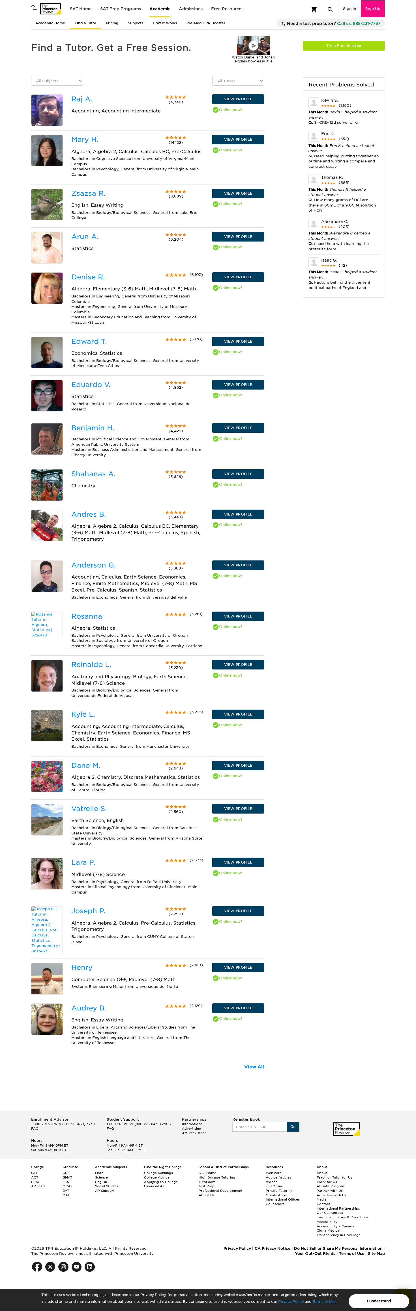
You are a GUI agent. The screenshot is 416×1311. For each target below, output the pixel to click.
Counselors (275, 1204)
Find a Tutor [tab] (85, 23)
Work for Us (327, 1182)
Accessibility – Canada (335, 1226)
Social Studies (106, 1186)
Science (101, 1177)
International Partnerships (338, 1208)
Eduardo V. (90, 385)
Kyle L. (83, 714)
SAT (34, 1173)
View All (254, 1066)
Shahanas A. (93, 474)
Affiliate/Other (194, 1133)
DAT (66, 1191)
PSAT (35, 1182)
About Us (207, 1195)
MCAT (67, 1186)
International (192, 1124)
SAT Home (81, 8)
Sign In (349, 8)
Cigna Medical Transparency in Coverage (339, 1233)
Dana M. (85, 765)
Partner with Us (330, 1191)
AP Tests (38, 1186)
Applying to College (161, 1182)
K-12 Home (207, 1173)
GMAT (67, 1177)
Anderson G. (93, 565)
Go (293, 1127)
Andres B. (88, 514)
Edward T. (89, 341)
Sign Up (372, 8)
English (101, 1182)
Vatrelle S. (89, 809)
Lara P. (83, 862)
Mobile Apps (276, 1195)
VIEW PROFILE (238, 99)
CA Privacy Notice (272, 1248)
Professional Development (221, 1191)
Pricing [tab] (112, 23)
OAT (66, 1195)
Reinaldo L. (91, 664)
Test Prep (207, 1186)
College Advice (157, 1177)
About (322, 1173)
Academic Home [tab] (50, 23)
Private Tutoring (279, 1191)
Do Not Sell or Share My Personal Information (338, 1248)
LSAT (67, 1182)
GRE (66, 1173)
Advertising (191, 1128)
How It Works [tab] (165, 23)
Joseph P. (88, 911)
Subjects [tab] (135, 23)
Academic (159, 8)
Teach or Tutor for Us (334, 1177)
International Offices (283, 1199)
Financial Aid (155, 1186)
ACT (34, 1177)
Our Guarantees (330, 1213)
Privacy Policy (291, 1301)
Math (99, 1173)
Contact (323, 1204)
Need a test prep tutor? (333, 23)
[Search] (330, 9)
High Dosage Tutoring (217, 1177)
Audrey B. (88, 1008)
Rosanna (86, 616)
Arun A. (84, 236)
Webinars (273, 1173)
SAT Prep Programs (120, 8)
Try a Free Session (343, 46)
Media (322, 1199)
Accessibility (327, 1222)
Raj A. (81, 99)
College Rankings (158, 1173)
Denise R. (88, 277)
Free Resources (227, 8)
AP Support (105, 1191)
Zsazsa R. (88, 193)
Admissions (191, 8)
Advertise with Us (331, 1195)
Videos (271, 1182)
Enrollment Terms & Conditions (342, 1217)
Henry (82, 967)
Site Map (376, 1253)
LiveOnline (274, 1186)
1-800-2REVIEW (63, 1124)
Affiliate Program (331, 1186)
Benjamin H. (92, 428)
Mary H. (84, 139)
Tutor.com (207, 1182)
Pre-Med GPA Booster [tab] (205, 23)
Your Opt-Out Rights (315, 1253)
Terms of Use (324, 1301)
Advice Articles (278, 1177)
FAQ (34, 1128)
